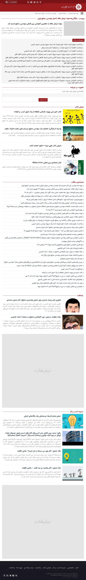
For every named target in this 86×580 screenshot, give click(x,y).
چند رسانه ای (28, 567)
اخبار (76, 567)
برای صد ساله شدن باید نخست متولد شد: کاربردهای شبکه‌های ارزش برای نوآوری (57, 283)
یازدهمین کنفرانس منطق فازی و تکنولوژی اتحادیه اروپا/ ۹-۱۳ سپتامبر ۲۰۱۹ (60, 245)
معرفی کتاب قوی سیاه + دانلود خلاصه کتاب (45, 145)
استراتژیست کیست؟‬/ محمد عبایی (72, 269)
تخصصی (70, 567)
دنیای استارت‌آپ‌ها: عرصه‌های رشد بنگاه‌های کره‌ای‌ (42, 416)
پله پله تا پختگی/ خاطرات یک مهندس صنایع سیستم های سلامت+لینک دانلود (33, 128)
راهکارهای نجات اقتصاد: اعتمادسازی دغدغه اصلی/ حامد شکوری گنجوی (60, 279)
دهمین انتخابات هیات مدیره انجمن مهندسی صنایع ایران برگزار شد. (62, 255)
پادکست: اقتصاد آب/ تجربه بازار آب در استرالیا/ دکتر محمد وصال (61, 48)
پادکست (38, 567)
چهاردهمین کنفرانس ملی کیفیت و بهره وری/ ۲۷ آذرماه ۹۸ (64, 210)
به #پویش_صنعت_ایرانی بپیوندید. (72, 241)
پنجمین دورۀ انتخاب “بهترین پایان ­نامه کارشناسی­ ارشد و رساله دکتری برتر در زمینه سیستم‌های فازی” (51, 203)
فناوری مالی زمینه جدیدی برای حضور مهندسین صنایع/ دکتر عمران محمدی (59, 227)
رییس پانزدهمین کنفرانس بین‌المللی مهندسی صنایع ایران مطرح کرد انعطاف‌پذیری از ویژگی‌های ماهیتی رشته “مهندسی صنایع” (43, 262)
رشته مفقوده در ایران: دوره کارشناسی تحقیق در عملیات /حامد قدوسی (61, 252)
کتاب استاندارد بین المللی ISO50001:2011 (46, 162)
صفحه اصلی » (62, 13)
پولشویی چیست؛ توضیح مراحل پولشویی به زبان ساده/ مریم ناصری (62, 234)
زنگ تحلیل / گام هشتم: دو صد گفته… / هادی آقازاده (41, 468)
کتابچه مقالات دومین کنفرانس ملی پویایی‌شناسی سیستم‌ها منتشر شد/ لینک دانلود (57, 217)
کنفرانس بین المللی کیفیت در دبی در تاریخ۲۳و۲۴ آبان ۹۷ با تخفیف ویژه (60, 286)
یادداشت (12, 567)
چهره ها (19, 567)
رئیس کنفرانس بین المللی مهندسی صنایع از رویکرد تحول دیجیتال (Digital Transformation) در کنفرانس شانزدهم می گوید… (43, 238)
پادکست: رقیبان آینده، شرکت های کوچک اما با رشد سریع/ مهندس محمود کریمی (56, 44)
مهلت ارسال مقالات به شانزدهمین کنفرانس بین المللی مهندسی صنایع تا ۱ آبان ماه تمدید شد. (54, 213)
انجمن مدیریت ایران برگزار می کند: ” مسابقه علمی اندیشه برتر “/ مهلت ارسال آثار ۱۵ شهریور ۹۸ (53, 231)
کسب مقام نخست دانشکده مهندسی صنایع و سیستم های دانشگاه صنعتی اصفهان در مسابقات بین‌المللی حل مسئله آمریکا (45, 206)
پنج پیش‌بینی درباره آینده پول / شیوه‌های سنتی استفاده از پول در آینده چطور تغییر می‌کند (54, 199)
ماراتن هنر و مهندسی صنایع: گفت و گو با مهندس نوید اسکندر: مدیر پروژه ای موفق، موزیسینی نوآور (52, 196)
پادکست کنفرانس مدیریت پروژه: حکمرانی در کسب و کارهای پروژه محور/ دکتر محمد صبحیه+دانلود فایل (49, 77)
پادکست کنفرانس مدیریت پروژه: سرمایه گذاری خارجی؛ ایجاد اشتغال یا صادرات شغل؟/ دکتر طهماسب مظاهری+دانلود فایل (43, 57)
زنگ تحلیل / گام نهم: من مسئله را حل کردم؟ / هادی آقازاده (39, 451)
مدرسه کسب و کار (59, 567)
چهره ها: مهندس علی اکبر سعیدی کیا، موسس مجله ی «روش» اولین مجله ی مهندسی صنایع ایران (52, 185)
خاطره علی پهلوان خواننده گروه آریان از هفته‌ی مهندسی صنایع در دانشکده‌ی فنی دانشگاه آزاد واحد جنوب (50, 265)
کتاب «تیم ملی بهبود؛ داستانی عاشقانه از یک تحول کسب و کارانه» (37, 111)
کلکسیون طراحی (67, 577)
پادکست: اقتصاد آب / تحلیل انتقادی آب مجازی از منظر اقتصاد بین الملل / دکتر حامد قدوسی (53, 51)
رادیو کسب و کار (78, 40)
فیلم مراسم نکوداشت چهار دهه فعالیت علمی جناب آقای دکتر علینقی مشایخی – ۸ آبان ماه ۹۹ (53, 192)
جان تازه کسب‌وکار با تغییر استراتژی (71, 258)
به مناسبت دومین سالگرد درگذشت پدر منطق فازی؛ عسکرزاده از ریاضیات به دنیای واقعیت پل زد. (53, 220)
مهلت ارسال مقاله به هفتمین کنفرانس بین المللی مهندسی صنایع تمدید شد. (35, 23)
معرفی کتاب (46, 567)
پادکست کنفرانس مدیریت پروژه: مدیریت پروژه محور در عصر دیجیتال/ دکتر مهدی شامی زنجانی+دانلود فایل (48, 54)
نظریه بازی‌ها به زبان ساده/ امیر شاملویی (70, 248)
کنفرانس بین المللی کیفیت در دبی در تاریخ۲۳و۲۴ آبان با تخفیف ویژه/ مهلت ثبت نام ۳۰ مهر (54, 276)
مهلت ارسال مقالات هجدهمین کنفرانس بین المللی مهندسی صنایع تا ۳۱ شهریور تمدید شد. (54, 189)
